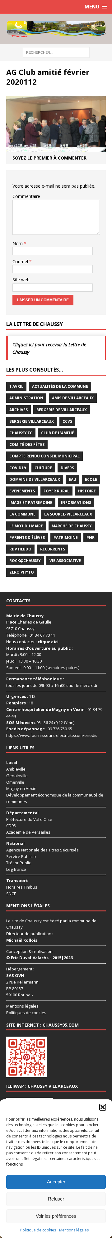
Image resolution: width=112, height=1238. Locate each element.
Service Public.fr (21, 856)
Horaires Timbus (21, 887)
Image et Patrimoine (30, 502)
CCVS (67, 421)
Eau (72, 479)
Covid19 (17, 468)
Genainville (17, 775)
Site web (21, 280)
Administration (26, 398)
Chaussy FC (20, 433)
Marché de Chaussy (72, 526)
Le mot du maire (26, 526)
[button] (103, 1107)
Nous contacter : (32, 641)
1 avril (16, 386)
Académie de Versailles (28, 832)
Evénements (22, 491)
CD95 (11, 825)
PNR (90, 537)
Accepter (56, 1181)
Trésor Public (18, 863)
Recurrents (52, 549)
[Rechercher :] (56, 52)
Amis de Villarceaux (73, 398)
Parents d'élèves (27, 537)
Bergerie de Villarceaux (61, 409)
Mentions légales (74, 1230)
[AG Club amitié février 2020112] (56, 148)
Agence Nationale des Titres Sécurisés (42, 850)
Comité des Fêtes (26, 444)
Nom (18, 243)
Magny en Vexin (21, 788)
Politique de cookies (38, 1230)
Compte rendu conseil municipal (44, 456)
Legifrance (16, 869)
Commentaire (26, 196)
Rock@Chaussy (25, 560)
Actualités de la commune (60, 386)
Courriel (20, 261)
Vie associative (65, 560)
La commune (22, 514)
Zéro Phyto (21, 572)
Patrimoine (66, 537)
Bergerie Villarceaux (31, 421)
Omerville (15, 782)
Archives (18, 409)
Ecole (91, 479)
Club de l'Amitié (57, 433)
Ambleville (16, 769)
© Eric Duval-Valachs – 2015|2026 (39, 957)
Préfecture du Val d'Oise (29, 819)
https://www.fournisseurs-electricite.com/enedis (51, 735)
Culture (43, 468)
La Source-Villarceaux (68, 514)
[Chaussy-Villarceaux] (56, 29)
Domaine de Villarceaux (34, 479)
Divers (67, 468)
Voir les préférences (56, 1216)
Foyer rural (56, 491)
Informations (76, 502)
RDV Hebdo (20, 549)
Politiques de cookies (26, 1012)
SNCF (11, 893)
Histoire (87, 491)
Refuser (56, 1198)
